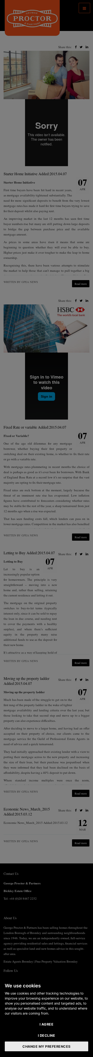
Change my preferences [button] (46, 1046)
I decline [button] (46, 1035)
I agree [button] (47, 1024)
